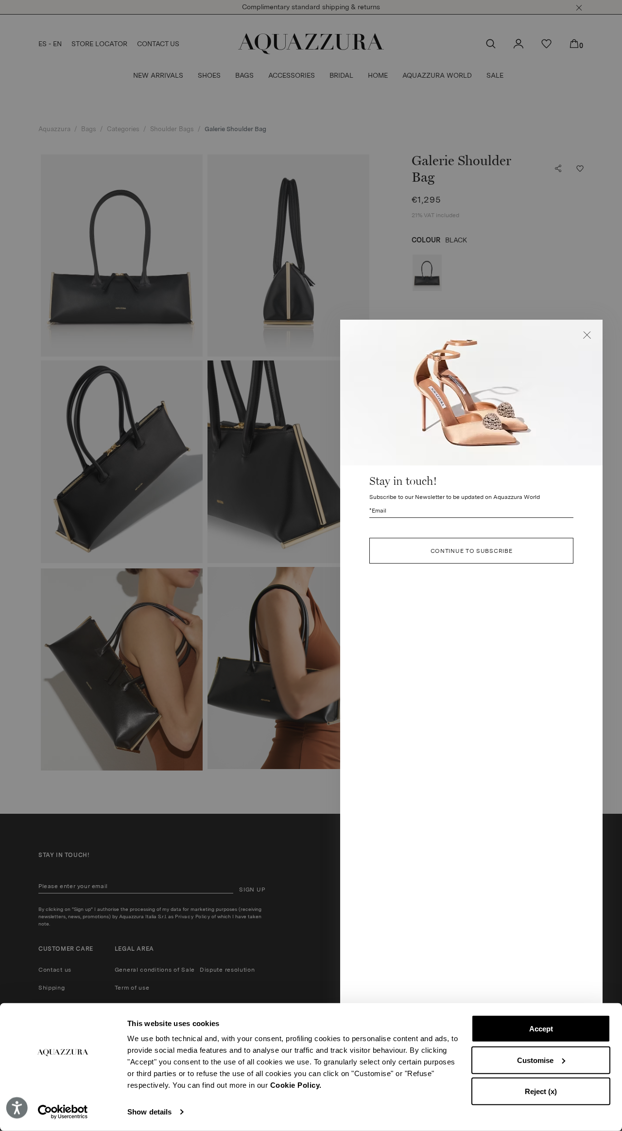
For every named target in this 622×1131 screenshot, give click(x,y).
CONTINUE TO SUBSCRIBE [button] (472, 551)
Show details (149, 1112)
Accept (541, 1029)
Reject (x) (541, 1091)
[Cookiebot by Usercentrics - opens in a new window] (62, 1112)
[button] (587, 335)
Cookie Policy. (296, 1085)
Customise (535, 1060)
